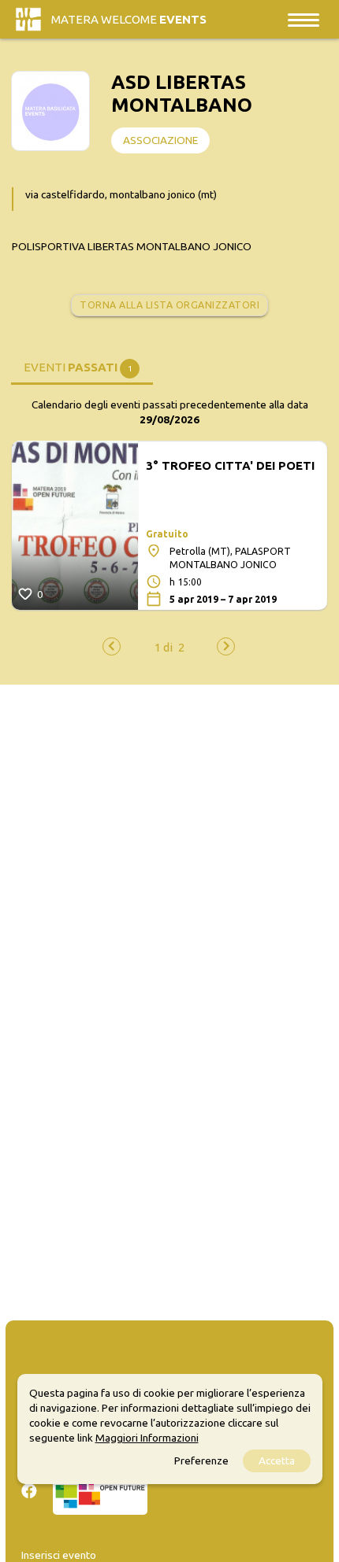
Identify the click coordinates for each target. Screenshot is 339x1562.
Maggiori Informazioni (147, 1437)
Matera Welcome (129, 19)
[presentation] (111, 646)
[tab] (82, 367)
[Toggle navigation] (303, 19)
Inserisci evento (58, 1555)
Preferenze (201, 1460)
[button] (164, 647)
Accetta (277, 1460)
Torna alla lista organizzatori (169, 305)
